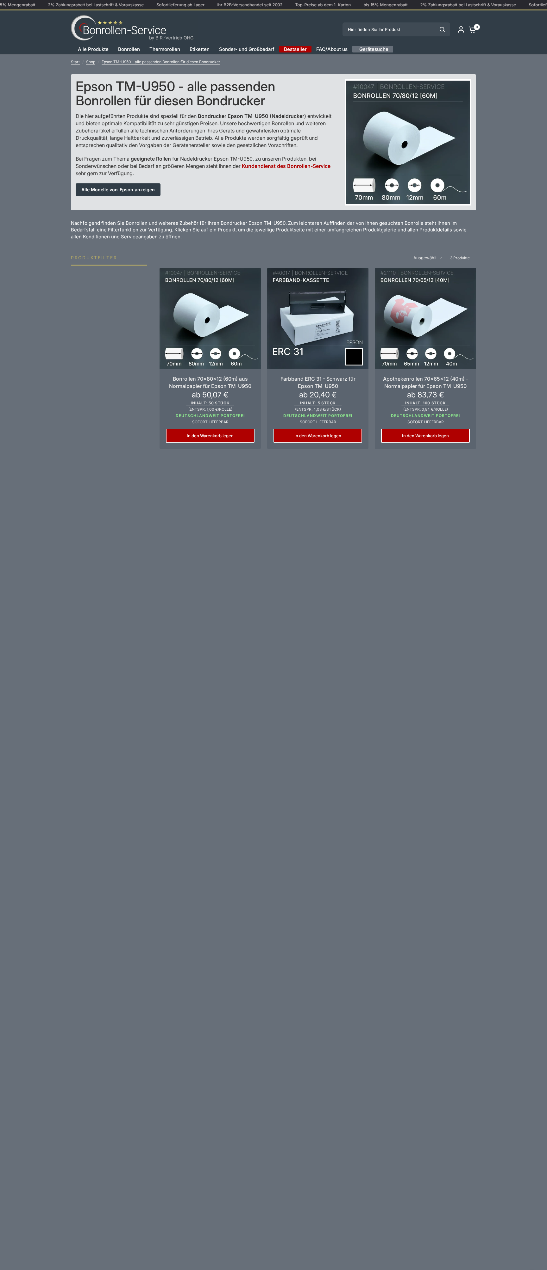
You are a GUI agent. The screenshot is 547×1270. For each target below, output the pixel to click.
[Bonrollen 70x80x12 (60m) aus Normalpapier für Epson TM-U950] (210, 318)
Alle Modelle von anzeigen (118, 189)
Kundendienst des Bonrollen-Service (286, 166)
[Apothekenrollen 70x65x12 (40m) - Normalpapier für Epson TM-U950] (425, 318)
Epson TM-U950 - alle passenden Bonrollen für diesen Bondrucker (161, 61)
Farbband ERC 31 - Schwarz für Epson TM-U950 (317, 382)
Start (75, 61)
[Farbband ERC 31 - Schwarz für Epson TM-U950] (317, 318)
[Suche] (442, 29)
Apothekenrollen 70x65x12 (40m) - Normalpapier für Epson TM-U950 (425, 382)
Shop (90, 61)
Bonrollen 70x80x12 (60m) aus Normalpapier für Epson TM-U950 (210, 382)
